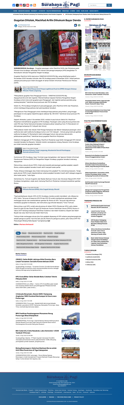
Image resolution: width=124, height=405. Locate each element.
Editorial (92, 392)
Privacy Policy (79, 397)
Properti (31, 390)
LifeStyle (43, 392)
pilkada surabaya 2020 (38, 236)
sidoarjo (90, 264)
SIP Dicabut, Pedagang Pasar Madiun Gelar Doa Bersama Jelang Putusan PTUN (77, 14)
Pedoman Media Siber (64, 397)
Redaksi (51, 397)
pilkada (24, 233)
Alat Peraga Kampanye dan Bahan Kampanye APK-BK (55, 240)
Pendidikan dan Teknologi (100, 390)
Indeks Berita (94, 11)
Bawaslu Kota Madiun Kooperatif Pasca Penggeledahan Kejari (96, 156)
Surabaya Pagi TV (35, 392)
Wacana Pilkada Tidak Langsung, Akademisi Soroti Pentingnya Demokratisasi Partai (46, 151)
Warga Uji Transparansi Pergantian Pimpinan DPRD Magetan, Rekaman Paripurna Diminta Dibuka (97, 191)
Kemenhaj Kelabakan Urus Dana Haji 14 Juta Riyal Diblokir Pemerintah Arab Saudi (97, 111)
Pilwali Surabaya (59, 233)
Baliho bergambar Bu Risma (25, 244)
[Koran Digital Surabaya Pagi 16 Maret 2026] (97, 46)
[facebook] (14, 6)
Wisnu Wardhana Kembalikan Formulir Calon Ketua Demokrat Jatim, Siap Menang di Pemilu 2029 (97, 164)
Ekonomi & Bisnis (24, 11)
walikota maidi (93, 257)
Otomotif (42, 11)
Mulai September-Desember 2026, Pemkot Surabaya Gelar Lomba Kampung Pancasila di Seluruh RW (97, 174)
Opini (78, 11)
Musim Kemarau (93, 259)
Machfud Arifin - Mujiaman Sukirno (27, 240)
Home (15, 11)
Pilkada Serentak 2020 (35, 233)
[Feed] (34, 6)
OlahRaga (50, 392)
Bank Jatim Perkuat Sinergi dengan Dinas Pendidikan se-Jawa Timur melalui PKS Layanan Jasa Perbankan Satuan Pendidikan (100, 241)
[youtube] (28, 6)
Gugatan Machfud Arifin (61, 244)
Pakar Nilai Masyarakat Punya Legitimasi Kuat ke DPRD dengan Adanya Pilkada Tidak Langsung (50, 90)
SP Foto (79, 392)
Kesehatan (89, 390)
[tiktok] (24, 6)
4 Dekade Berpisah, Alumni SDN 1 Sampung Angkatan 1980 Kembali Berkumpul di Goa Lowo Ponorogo (36, 296)
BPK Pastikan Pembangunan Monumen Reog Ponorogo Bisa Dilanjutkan (34, 315)
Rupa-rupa (84, 11)
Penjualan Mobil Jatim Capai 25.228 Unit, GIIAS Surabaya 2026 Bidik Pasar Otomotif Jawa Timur (97, 102)
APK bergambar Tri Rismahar (43, 244)
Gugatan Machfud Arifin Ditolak (50, 247)
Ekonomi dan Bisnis (21, 390)
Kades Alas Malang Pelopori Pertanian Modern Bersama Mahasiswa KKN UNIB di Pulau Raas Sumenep (97, 146)
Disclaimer (42, 397)
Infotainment (58, 392)
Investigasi (81, 390)
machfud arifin (48, 233)
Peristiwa (65, 11)
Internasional (67, 392)
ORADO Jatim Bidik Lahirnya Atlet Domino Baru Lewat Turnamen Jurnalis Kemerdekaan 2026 (36, 260)
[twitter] (17, 6)
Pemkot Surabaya (94, 254)
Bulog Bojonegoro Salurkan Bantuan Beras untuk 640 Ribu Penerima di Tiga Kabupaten (36, 349)
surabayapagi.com (24, 25)
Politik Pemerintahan (54, 11)
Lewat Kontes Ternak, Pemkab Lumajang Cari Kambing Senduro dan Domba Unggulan (98, 213)
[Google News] (31, 6)
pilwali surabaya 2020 (23, 236)
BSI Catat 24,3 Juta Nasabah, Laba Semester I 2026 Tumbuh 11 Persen (97, 93)
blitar (89, 262)
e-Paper (72, 11)
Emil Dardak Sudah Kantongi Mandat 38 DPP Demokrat (97, 183)
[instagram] (21, 6)
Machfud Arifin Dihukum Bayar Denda (28, 247)
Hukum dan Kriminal (60, 390)
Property (34, 11)
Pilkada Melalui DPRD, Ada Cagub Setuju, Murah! (41, 189)
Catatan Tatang (72, 390)
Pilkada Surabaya (53, 236)
